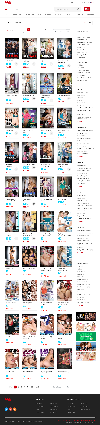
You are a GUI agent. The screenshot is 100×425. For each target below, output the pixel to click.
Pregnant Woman (83, 216)
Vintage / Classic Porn (85, 250)
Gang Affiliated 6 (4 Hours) (28, 372)
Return (69, 409)
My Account (84, 406)
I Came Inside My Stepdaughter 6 (11, 200)
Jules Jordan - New (83, 45)
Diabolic (80, 289)
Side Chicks (44, 61)
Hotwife (81, 95)
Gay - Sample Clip (83, 203)
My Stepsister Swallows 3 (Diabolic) (64, 234)
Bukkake (81, 105)
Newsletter (53, 412)
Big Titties (82, 141)
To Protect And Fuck (11, 61)
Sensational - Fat (82, 62)
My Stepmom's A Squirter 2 (63, 165)
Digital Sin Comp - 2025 (84, 78)
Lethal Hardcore (83, 284)
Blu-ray (48, 15)
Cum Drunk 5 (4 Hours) (10, 372)
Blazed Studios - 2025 (83, 37)
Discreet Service (85, 409)
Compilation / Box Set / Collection (84, 117)
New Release (29, 15)
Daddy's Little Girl (83, 171)
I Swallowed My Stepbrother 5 (27, 234)
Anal (80, 98)
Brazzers (81, 299)
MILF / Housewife (84, 153)
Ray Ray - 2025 (81, 55)
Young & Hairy (9, 130)
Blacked (81, 271)
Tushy (80, 269)
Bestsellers (82, 92)
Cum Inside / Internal (85, 108)
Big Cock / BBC (83, 143)
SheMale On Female (84, 218)
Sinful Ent (80, 65)
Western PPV (54, 406)
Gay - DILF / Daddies (84, 208)
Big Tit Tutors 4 (62, 199)
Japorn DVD (39, 403)
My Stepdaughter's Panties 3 (46, 303)
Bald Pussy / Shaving (84, 138)
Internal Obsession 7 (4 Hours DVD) (47, 372)
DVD (6, 9)
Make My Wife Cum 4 (29, 164)
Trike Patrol (80, 67)
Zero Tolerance (83, 302)
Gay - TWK (82, 200)
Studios (69, 15)
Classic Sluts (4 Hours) (62, 338)
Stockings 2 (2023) (28, 95)
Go (68, 31)
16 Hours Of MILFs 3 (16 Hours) (29, 338)
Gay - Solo (81, 211)
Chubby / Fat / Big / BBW (85, 148)
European (81, 146)
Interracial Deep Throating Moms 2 (46, 165)
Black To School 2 (11, 303)
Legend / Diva (82, 238)
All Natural (82, 133)
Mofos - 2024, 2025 (83, 52)
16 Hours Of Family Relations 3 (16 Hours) (63, 303)
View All (79, 305)
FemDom (81, 198)
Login (73, 2)
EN (93, 2)
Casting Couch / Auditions (84, 111)
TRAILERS (90, 15)
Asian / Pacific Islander (85, 131)
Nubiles (80, 274)
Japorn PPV (53, 403)
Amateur (81, 100)
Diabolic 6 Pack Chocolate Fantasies (64, 372)
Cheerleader (82, 173)
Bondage (81, 114)
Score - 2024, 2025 (83, 57)
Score (80, 266)
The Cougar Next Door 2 (28, 131)
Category (79, 15)
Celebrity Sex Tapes (84, 230)
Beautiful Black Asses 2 (12, 96)
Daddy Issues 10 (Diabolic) (11, 234)
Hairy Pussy (82, 151)
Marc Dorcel (82, 292)
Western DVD (40, 406)
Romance (81, 247)
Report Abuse (71, 406)
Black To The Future (29, 268)
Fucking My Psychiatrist (9, 165)
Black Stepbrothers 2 (47, 130)
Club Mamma (81, 75)
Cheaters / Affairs (84, 168)
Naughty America (83, 294)
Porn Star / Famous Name (84, 244)
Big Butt (81, 136)
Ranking (58, 15)
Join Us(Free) (54, 409)
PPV (15, 9)
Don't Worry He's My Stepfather (64, 62)
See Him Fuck (81, 60)
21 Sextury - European (83, 73)
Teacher (81, 183)
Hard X (80, 277)
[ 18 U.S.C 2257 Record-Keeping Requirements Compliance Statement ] (74, 420)
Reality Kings (82, 279)
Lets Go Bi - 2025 (82, 47)
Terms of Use (40, 412)
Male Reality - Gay (82, 50)
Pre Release (16, 15)
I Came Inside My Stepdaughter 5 (46, 234)
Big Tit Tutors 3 (10, 337)
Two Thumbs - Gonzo (83, 70)
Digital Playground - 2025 (84, 42)
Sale (39, 15)
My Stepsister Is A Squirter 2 (63, 131)
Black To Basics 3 (11, 268)
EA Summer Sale (82, 80)
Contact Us (83, 403)
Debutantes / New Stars (85, 233)
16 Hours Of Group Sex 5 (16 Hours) (46, 269)
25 (45, 30)
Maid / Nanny (82, 176)
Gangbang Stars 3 (28, 303)
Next (25, 33)
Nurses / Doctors (83, 178)
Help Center (82, 2)
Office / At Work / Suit (85, 181)
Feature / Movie (83, 235)
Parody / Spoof (83, 240)
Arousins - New (81, 34)
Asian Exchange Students (27, 200)
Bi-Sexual (81, 195)
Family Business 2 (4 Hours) (46, 338)
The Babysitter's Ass (64, 95)
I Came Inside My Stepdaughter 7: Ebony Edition (46, 96)
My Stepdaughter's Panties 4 (46, 200)
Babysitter (81, 165)
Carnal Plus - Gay (82, 39)
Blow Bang (81, 103)
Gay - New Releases (84, 206)
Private (80, 297)
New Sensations (83, 287)
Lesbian (81, 213)
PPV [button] (90, 23)
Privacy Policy (71, 412)
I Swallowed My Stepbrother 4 (62, 269)
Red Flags (26, 61)
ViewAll (79, 122)
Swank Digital (82, 282)
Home (6, 15)
